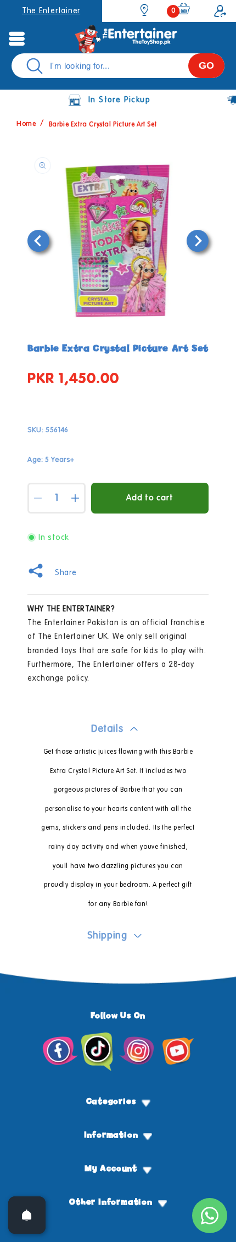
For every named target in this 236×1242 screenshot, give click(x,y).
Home (26, 125)
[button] (16, 38)
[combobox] (118, 65)
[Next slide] (198, 241)
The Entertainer (51, 11)
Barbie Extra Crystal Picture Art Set (103, 125)
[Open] (27, 1215)
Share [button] (65, 573)
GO (206, 65)
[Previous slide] (38, 241)
